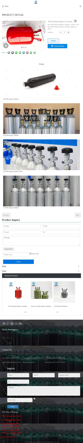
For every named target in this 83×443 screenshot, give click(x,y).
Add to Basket (59, 46)
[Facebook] (4, 323)
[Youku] (16, 323)
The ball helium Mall (11, 424)
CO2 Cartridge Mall (10, 430)
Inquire (53, 41)
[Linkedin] (12, 323)
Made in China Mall (10, 426)
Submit (18, 262)
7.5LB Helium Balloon (60, 306)
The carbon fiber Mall (11, 416)
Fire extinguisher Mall (11, 420)
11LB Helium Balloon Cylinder (17, 306)
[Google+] (8, 323)
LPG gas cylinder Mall (11, 433)
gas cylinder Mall (9, 437)
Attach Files (8, 249)
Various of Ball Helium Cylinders (41, 306)
